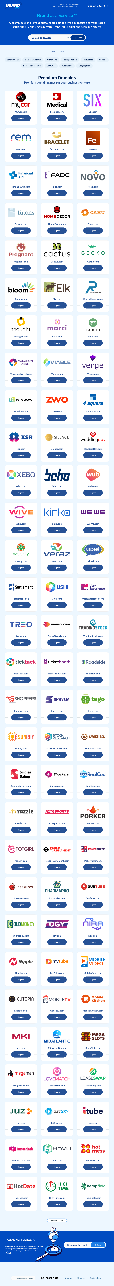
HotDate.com (21, 1198)
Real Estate (88, 60)
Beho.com (57, 486)
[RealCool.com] (93, 774)
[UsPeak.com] (93, 549)
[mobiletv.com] (57, 999)
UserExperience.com (93, 598)
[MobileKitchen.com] (93, 999)
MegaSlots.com (93, 1048)
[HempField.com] (93, 1186)
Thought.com (21, 336)
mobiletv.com (57, 1010)
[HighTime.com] (57, 1186)
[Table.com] (93, 324)
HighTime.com (57, 1198)
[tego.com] (93, 699)
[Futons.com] (21, 212)
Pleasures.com (21, 898)
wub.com (93, 486)
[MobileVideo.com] (93, 961)
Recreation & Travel (32, 66)
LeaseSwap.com (93, 1085)
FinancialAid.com (21, 186)
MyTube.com (57, 973)
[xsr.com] (21, 437)
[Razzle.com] (21, 811)
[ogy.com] (57, 924)
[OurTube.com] (93, 886)
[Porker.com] (93, 811)
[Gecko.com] (93, 249)
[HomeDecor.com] (57, 212)
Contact (69, 1278)
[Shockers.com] (57, 774)
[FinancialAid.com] (21, 175)
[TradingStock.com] (93, 624)
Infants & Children (33, 60)
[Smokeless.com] (93, 736)
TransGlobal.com (57, 636)
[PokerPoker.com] (93, 849)
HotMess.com (93, 1160)
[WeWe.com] (93, 512)
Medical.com (57, 111)
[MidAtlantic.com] (57, 1036)
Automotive (67, 66)
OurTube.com (93, 898)
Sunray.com (21, 748)
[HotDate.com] (21, 1186)
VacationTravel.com (21, 374)
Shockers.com (57, 786)
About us (81, 1278)
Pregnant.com (20, 261)
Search (79, 38)
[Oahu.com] (93, 212)
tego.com (93, 711)
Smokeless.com (93, 748)
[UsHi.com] (57, 587)
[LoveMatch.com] (57, 1073)
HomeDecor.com (57, 224)
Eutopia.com (21, 1010)
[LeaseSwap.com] (93, 1073)
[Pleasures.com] (21, 886)
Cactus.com (57, 261)
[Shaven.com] (57, 699)
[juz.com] (21, 1111)
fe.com (93, 149)
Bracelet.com (57, 149)
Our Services (95, 1278)
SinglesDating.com (21, 786)
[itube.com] (93, 1111)
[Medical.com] (57, 100)
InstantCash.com (21, 1160)
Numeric (102, 60)
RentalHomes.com (93, 299)
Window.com (21, 411)
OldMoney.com (21, 935)
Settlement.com (21, 598)
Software (51, 66)
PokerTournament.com (57, 860)
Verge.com (93, 374)
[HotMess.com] (93, 1148)
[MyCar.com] (21, 100)
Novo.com (93, 186)
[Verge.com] (93, 362)
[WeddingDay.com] (93, 437)
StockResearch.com (57, 748)
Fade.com (57, 186)
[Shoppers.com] (21, 699)
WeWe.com (93, 523)
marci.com (57, 336)
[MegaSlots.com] (93, 1036)
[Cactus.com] (57, 249)
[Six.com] (93, 100)
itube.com (93, 1123)
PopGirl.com (21, 860)
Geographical (84, 66)
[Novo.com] (93, 175)
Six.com (93, 111)
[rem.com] (21, 137)
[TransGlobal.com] (57, 624)
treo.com (21, 636)
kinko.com (57, 523)
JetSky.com (57, 1123)
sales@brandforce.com (23, 1278)
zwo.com (57, 411)
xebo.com (21, 486)
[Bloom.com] (21, 287)
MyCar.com (21, 111)
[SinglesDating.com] (21, 774)
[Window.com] (21, 399)
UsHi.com (57, 598)
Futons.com (21, 224)
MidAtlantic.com (57, 1048)
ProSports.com (57, 823)
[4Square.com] (93, 399)
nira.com (93, 935)
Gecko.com (93, 261)
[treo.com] (21, 624)
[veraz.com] (57, 549)
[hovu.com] (57, 1148)
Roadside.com (93, 673)
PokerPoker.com (93, 860)
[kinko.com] (57, 512)
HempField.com (93, 1198)
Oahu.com (93, 224)
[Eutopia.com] (21, 999)
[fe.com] (93, 137)
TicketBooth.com (57, 673)
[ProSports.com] (57, 811)
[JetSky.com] (57, 1111)
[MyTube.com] (57, 961)
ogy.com (57, 935)
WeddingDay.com (93, 449)
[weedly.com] (21, 549)
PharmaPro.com (57, 898)
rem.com (21, 149)
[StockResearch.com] (57, 736)
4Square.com (93, 411)
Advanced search (68, 37)
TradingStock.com (93, 636)
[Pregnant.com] (21, 249)
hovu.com (57, 1160)
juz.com (21, 1123)
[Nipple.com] (21, 961)
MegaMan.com (21, 1085)
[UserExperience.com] (93, 587)
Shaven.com (57, 711)
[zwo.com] (57, 399)
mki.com (21, 1048)
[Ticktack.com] (21, 661)
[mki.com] (21, 1036)
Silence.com (57, 449)
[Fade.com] (57, 175)
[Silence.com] (57, 437)
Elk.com (57, 299)
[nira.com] (93, 924)
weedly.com (21, 561)
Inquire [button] (21, 118)
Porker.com (93, 823)
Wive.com (21, 523)
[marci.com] (57, 324)
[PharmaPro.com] (57, 886)
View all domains (57, 1220)
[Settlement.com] (21, 587)
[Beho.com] (57, 474)
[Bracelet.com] (57, 137)
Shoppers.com (21, 711)
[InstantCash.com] (21, 1148)
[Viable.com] (57, 362)
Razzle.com (21, 823)
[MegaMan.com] (21, 1073)
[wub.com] (93, 474)
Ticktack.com (21, 673)
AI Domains (52, 60)
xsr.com (21, 449)
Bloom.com (21, 299)
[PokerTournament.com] (57, 849)
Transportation (70, 60)
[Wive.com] (21, 512)
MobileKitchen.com (93, 1010)
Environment (13, 60)
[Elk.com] (57, 287)
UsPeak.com (93, 561)
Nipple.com (21, 973)
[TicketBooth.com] (57, 661)
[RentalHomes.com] (93, 287)
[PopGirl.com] (21, 849)
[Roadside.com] (93, 661)
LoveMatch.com (57, 1085)
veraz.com (57, 561)
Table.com (93, 336)
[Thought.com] (21, 324)
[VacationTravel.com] (21, 362)
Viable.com (57, 374)
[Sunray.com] (21, 736)
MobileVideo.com (93, 973)
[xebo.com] (21, 474)
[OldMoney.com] (21, 924)
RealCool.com (93, 786)
